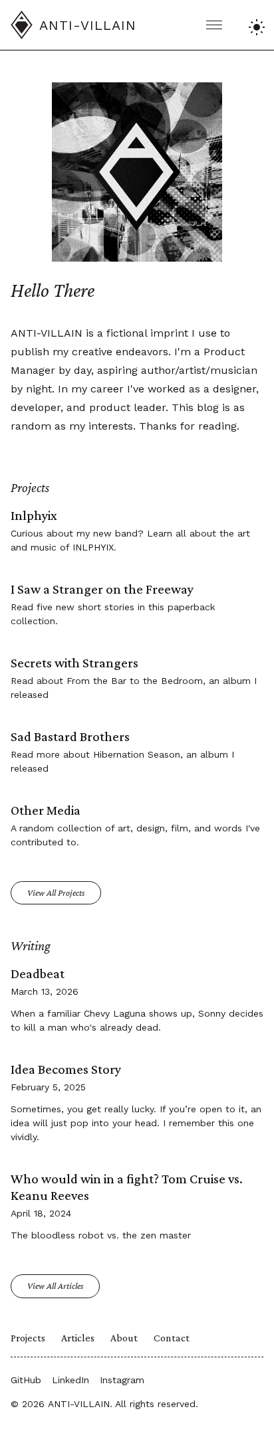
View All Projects (55, 892)
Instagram (122, 1380)
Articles (77, 1337)
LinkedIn (70, 1380)
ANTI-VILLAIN (79, 1403)
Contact (172, 1337)
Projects (28, 1337)
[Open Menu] (214, 25)
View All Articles (55, 1285)
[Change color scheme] (255, 25)
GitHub (26, 1380)
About (124, 1337)
